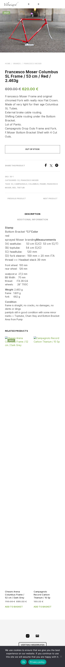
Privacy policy (37, 662)
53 (18, 180)
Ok (23, 662)
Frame (43, 184)
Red (14, 188)
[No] (60, 656)
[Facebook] (47, 166)
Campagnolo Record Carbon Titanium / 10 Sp (42, 594)
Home (7, 64)
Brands (17, 64)
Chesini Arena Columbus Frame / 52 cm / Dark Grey (14, 594)
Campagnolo (20, 184)
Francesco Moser (33, 64)
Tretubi (21, 188)
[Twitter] (52, 166)
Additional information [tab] (32, 219)
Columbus (33, 184)
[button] (26, 4)
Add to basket (14, 606)
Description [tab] (32, 214)
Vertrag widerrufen (32, 645)
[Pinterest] (57, 166)
